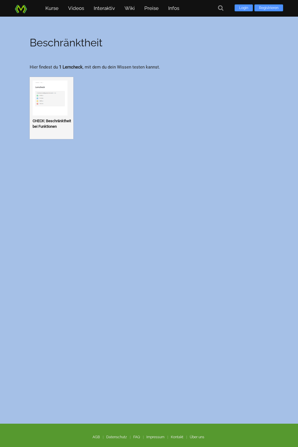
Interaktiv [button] (104, 8)
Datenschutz (116, 437)
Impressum (155, 437)
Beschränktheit (66, 42)
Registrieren (269, 8)
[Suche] (221, 8)
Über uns (197, 437)
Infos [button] (173, 8)
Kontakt (177, 437)
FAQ (136, 437)
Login (243, 8)
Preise (151, 8)
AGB (96, 437)
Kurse (51, 8)
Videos (76, 8)
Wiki (130, 8)
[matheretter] (22, 8)
